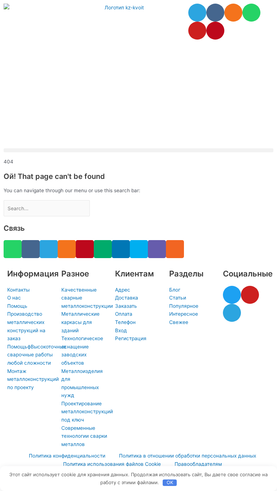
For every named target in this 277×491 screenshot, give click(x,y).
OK (170, 482)
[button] (138, 150)
